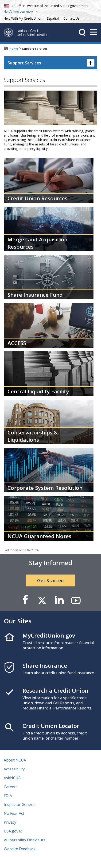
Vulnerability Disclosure (25, 840)
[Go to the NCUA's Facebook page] (25, 600)
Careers (11, 786)
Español (53, 18)
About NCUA (15, 760)
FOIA (8, 795)
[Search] (82, 32)
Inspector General (19, 804)
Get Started (50, 580)
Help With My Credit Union (22, 18)
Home (13, 48)
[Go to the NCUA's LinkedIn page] (59, 600)
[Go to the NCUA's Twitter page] (42, 600)
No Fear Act (14, 813)
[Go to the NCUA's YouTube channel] (76, 600)
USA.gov (11, 831)
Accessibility (14, 769)
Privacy (10, 822)
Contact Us (71, 18)
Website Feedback (19, 848)
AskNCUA (12, 777)
